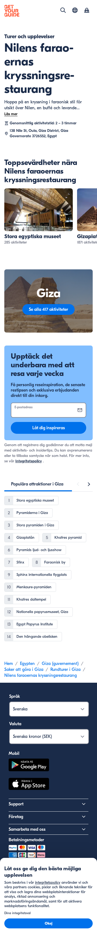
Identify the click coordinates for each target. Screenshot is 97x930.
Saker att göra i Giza (23, 669)
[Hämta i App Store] (29, 784)
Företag (16, 816)
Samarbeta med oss (27, 829)
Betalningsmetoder (26, 839)
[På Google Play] (29, 766)
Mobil (14, 753)
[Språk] (75, 10)
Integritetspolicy (28, 461)
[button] (38, 216)
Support (16, 804)
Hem (8, 663)
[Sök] (63, 10)
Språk (14, 696)
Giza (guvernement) (60, 663)
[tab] (37, 484)
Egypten (27, 663)
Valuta (15, 723)
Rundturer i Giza (65, 669)
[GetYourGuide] (11, 10)
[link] (38, 216)
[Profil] (87, 10)
